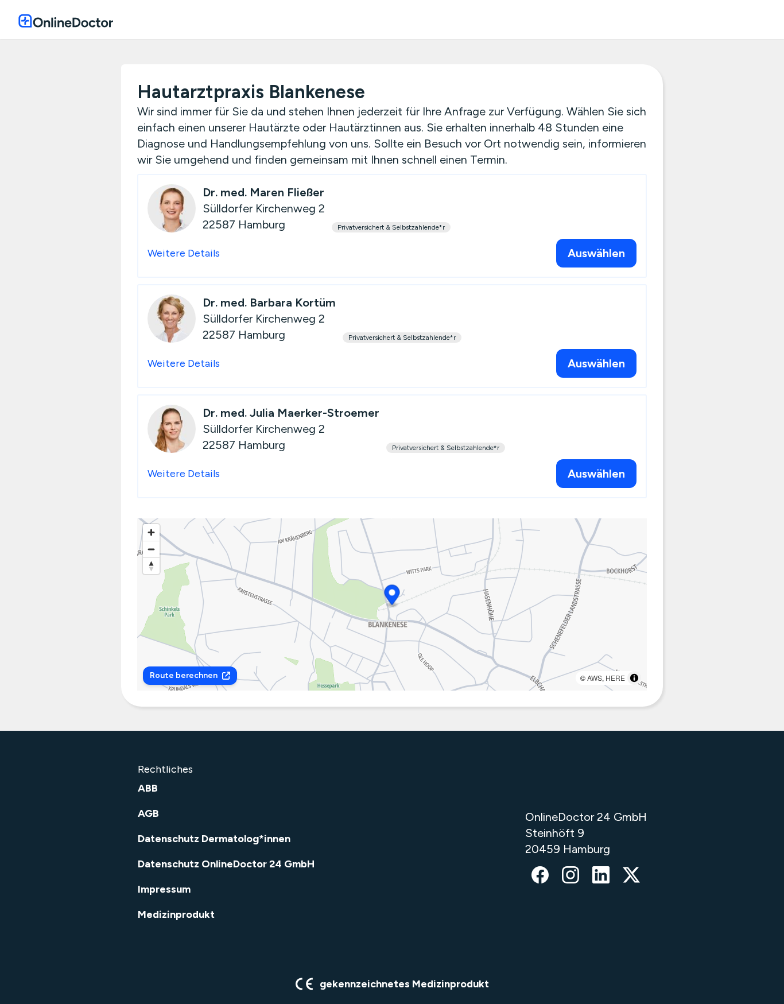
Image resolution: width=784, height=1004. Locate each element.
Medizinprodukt (176, 914)
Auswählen (596, 253)
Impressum (164, 889)
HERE (615, 678)
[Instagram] (570, 876)
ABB (148, 788)
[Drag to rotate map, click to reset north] (151, 565)
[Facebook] (540, 876)
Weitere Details (184, 253)
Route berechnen (184, 675)
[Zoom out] (151, 549)
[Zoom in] (151, 532)
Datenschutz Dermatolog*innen (214, 838)
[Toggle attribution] (634, 678)
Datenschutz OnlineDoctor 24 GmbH (226, 864)
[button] (392, 596)
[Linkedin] (601, 876)
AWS (594, 678)
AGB (148, 813)
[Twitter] (631, 876)
